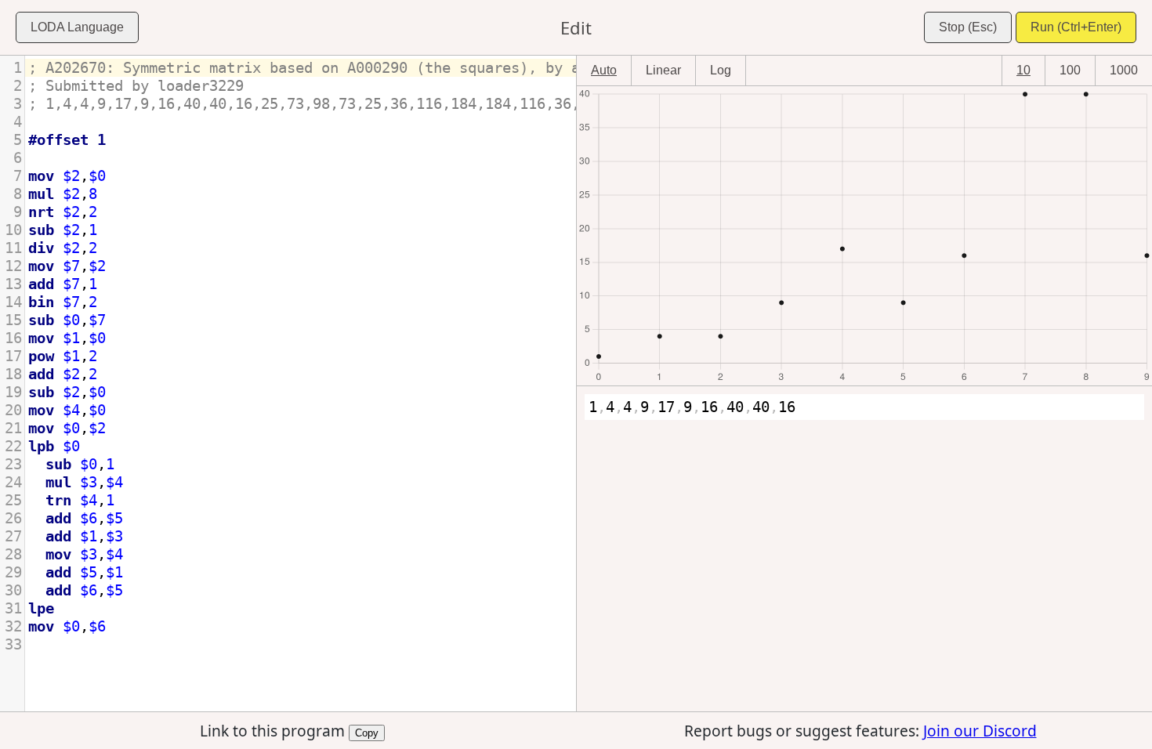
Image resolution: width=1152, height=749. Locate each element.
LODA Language (77, 27)
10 (1023, 70)
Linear (663, 70)
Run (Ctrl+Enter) (1076, 27)
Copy (367, 732)
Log (720, 70)
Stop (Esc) (968, 27)
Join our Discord (980, 730)
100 (1070, 70)
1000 (1124, 70)
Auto (604, 70)
